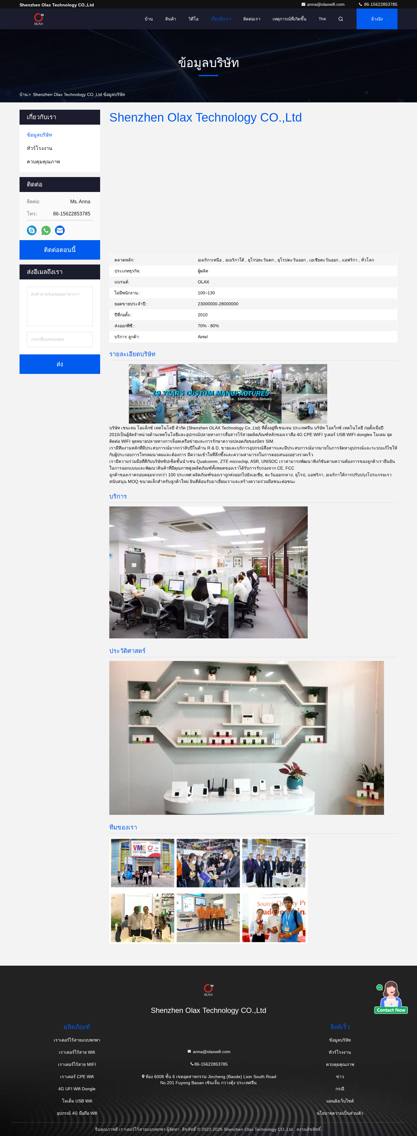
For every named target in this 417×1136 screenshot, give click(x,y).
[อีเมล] (60, 230)
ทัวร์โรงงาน (340, 1052)
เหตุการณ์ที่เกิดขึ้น (289, 18)
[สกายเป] (32, 230)
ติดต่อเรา (251, 18)
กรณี (339, 1088)
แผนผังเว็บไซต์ (340, 1101)
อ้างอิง (377, 18)
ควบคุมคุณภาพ (340, 1064)
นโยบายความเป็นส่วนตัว (340, 1113)
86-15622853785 (380, 4)
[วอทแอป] (46, 230)
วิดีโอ (193, 18)
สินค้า (170, 18)
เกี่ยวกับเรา (221, 18)
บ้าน (149, 18)
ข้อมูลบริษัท (340, 1040)
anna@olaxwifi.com (326, 4)
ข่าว (340, 1076)
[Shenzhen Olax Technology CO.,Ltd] (39, 19)
